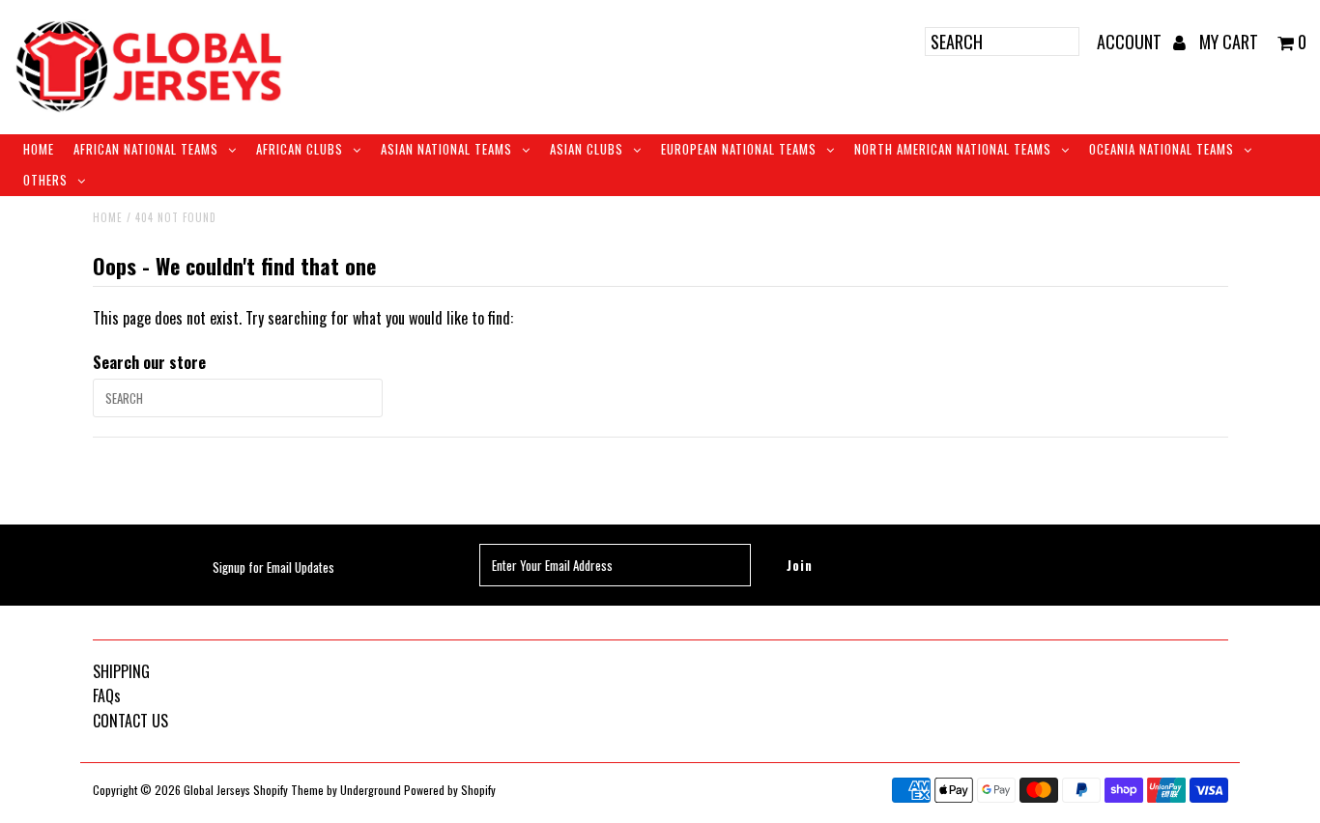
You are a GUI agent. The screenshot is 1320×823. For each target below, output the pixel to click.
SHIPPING (121, 671)
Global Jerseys (217, 789)
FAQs (107, 695)
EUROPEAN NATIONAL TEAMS (739, 148)
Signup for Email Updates (273, 567)
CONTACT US (130, 720)
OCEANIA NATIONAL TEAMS (1161, 148)
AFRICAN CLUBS (299, 148)
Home (38, 148)
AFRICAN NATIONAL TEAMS (145, 148)
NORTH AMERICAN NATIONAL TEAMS (952, 148)
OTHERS (45, 179)
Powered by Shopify (450, 789)
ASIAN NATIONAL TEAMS (446, 148)
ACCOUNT (1131, 41)
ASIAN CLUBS (586, 148)
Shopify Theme (288, 789)
